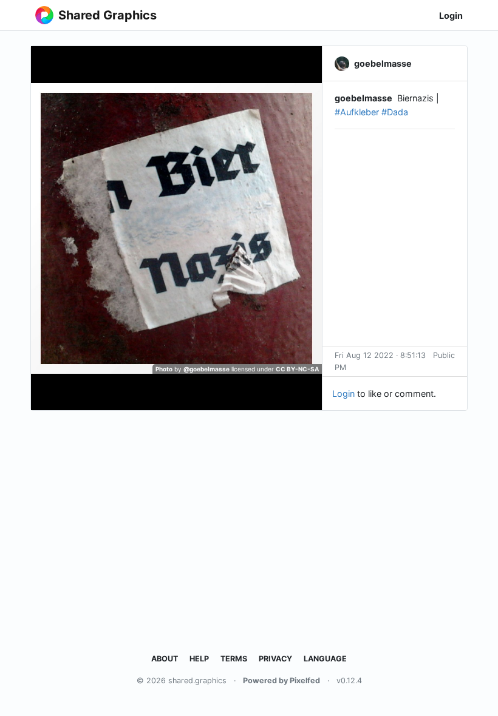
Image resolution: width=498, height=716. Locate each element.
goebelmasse (363, 98)
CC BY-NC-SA (297, 369)
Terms (233, 658)
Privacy (275, 658)
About (164, 658)
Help (199, 658)
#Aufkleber (357, 112)
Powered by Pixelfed (281, 680)
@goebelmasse (206, 369)
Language (325, 658)
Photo (163, 369)
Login (451, 15)
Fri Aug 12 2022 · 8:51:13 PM (380, 361)
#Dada (394, 112)
